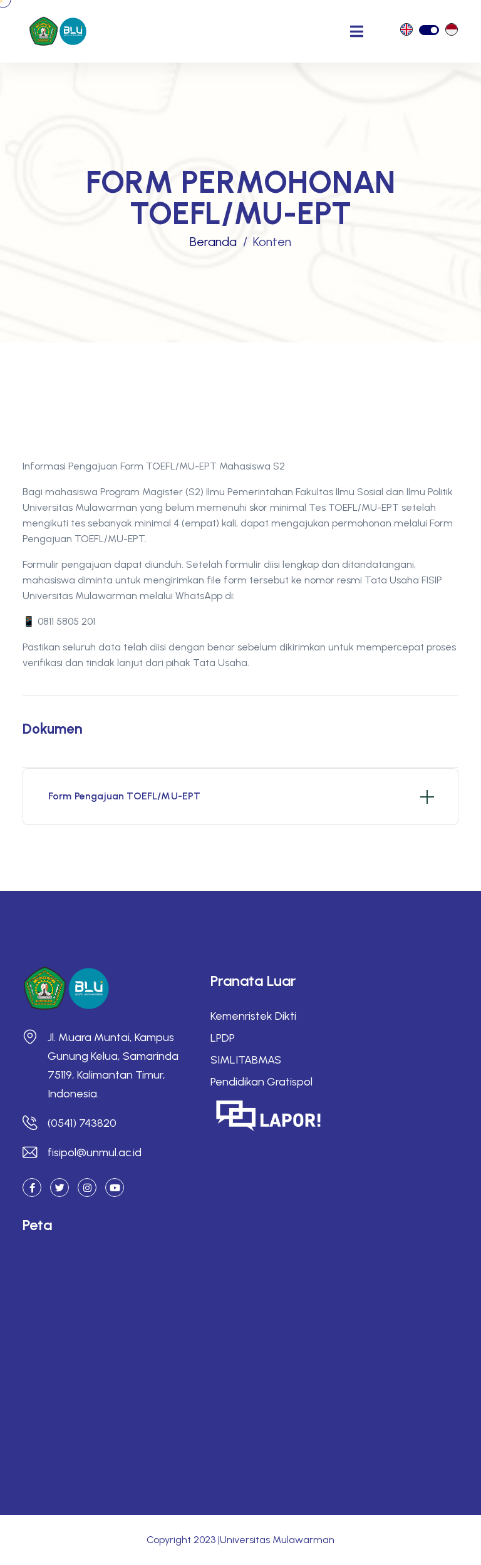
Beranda (213, 241)
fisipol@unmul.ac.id (95, 1152)
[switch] (429, 30)
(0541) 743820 (82, 1123)
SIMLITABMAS (245, 1060)
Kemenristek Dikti (253, 1016)
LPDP (222, 1038)
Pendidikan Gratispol (261, 1082)
